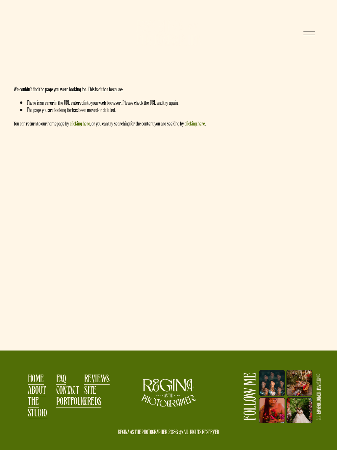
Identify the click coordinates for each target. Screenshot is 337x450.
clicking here (80, 123)
